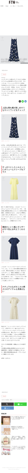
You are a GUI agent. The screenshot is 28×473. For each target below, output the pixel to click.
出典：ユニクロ (5, 141)
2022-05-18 (4, 70)
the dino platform (15, 469)
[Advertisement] (14, 21)
